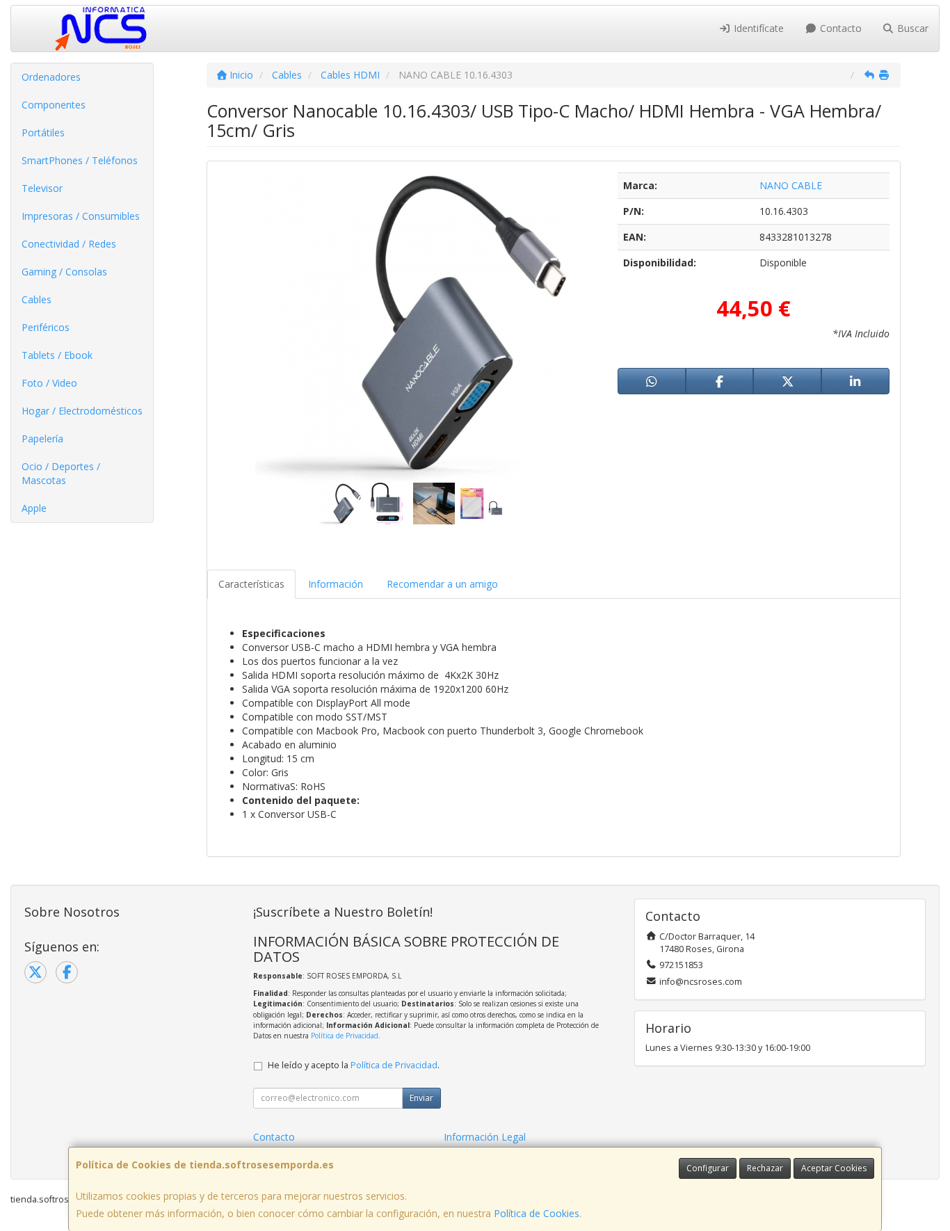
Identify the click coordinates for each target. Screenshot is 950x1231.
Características (251, 583)
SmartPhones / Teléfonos (80, 160)
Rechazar (765, 1168)
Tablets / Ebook (57, 355)
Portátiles (43, 132)
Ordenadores (51, 76)
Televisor (42, 188)
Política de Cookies (536, 1213)
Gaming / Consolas (64, 271)
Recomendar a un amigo (442, 583)
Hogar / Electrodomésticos (82, 410)
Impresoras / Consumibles (81, 216)
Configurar (707, 1168)
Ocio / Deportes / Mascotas (61, 473)
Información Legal (485, 1136)
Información (335, 583)
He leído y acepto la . (354, 1065)
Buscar (911, 28)
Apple (34, 508)
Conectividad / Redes (69, 243)
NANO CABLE (790, 185)
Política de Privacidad (344, 1035)
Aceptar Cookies (834, 1168)
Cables (36, 299)
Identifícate (757, 28)
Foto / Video (49, 382)
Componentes (54, 104)
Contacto (839, 28)
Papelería (42, 438)
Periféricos (46, 327)
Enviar (421, 1098)
